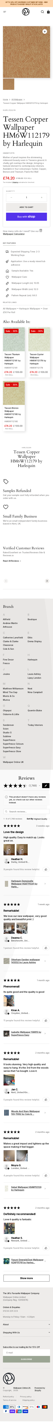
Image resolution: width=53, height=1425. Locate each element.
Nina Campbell (35, 692)
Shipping (15, 182)
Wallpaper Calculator (13, 234)
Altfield (6, 619)
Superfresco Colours (13, 744)
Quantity (10, 191)
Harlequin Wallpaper (29, 308)
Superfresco (9, 740)
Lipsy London (34, 678)
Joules (6, 674)
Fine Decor (8, 659)
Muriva (6, 700)
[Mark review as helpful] (45, 869)
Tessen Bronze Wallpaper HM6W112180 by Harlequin (12, 412)
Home (5, 99)
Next (30, 688)
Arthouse (7, 627)
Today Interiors (35, 725)
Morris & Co (9, 696)
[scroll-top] (46, 1418)
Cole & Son (8, 649)
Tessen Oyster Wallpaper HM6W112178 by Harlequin (38, 359)
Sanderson (8, 725)
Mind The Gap (10, 692)
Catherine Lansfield (13, 637)
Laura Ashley (34, 674)
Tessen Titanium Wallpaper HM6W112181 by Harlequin (12, 359)
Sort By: (30, 819)
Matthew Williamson (13, 688)
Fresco (6, 663)
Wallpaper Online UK (13, 762)
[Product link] (14, 352)
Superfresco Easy (12, 747)
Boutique (32, 619)
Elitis (30, 637)
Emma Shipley (35, 641)
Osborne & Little (11, 714)
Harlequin (32, 659)
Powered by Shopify (40, 1389)
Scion (6, 728)
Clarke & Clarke (10, 641)
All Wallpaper (17, 99)
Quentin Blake (35, 710)
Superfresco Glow (12, 751)
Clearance (8, 645)
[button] (4, 12)
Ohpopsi (7, 710)
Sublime (7, 736)
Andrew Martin (10, 623)
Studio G (7, 732)
